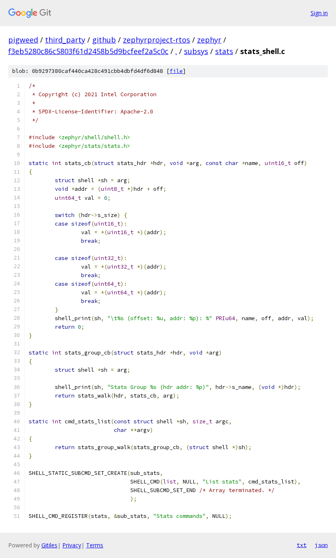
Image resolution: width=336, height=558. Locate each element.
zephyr (209, 40)
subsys (196, 51)
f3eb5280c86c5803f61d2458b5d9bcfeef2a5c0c (88, 51)
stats (224, 51)
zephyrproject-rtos (156, 40)
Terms (94, 545)
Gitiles (49, 545)
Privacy (71, 545)
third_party (65, 40)
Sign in (319, 13)
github (104, 40)
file (176, 71)
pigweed (23, 40)
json (321, 545)
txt (301, 545)
